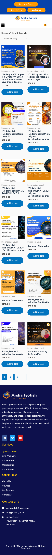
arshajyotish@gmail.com (17, 508)
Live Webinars (9, 456)
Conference (8, 460)
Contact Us (7, 494)
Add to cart (12, 92)
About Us (6, 481)
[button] (3, 25)
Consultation (8, 469)
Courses (6, 485)
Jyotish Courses (9, 451)
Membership (8, 465)
